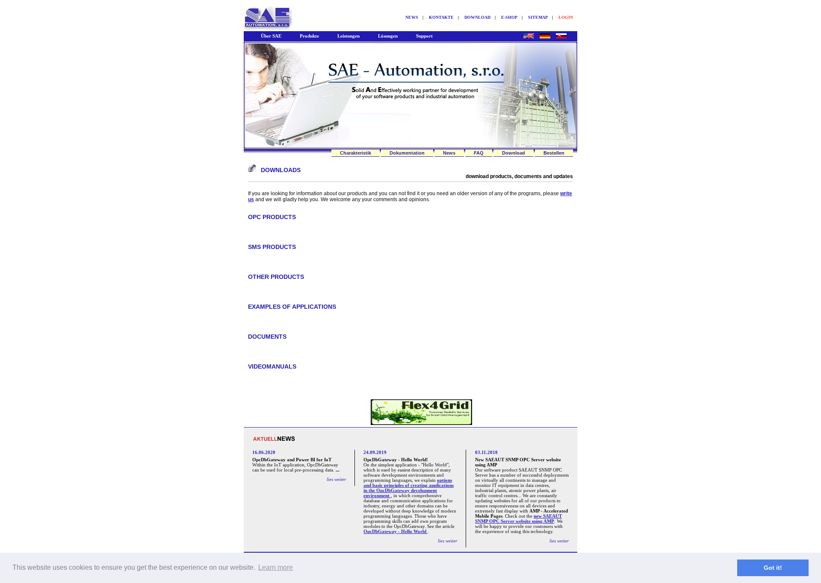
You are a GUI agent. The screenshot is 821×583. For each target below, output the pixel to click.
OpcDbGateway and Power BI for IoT (291, 459)
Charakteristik (355, 152)
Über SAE (271, 35)
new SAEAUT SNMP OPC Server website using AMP (518, 518)
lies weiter (336, 479)
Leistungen (348, 35)
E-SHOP (509, 17)
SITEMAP (538, 17)
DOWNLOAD (477, 17)
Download (513, 152)
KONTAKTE (441, 17)
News (449, 152)
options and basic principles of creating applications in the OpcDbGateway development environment (408, 488)
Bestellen (553, 152)
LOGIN (565, 17)
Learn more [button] (275, 567)
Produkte (309, 35)
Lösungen (388, 35)
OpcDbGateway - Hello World (395, 531)
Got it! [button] (773, 567)
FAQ (479, 152)
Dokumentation (407, 152)
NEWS (411, 17)
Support (424, 35)
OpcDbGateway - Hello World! (395, 459)
